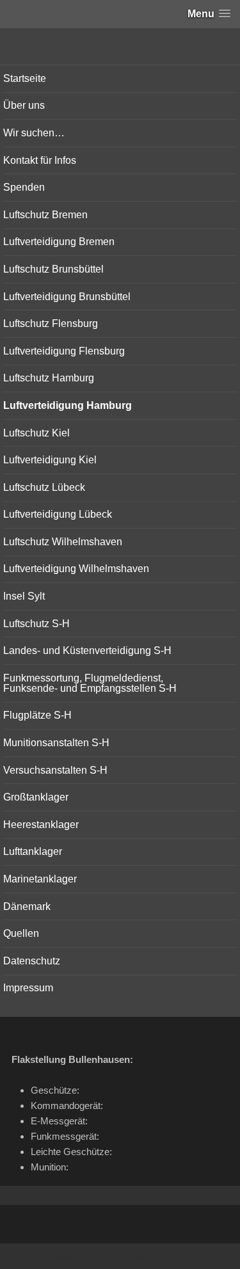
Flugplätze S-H (37, 715)
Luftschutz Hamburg (48, 377)
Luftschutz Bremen (45, 214)
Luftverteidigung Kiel (50, 459)
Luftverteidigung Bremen (59, 241)
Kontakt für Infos (39, 160)
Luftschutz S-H (36, 623)
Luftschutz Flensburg (50, 323)
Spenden (24, 187)
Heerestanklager (41, 824)
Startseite (24, 78)
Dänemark (27, 906)
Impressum (28, 987)
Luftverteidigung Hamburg (67, 405)
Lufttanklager (32, 851)
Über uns (24, 105)
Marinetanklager (40, 879)
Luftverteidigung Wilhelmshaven (76, 568)
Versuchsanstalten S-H (55, 770)
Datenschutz (31, 960)
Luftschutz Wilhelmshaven (62, 541)
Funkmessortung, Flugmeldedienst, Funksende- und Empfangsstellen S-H (90, 683)
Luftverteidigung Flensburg (64, 351)
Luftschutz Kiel (36, 432)
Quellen (21, 933)
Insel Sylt (24, 596)
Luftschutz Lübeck (44, 487)
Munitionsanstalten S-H (56, 742)
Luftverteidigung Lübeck (57, 514)
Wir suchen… (34, 132)
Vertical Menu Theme (145, 1257)
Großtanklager (35, 797)
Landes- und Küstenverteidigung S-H (87, 650)
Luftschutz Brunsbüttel (53, 269)
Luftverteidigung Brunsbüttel (67, 296)
